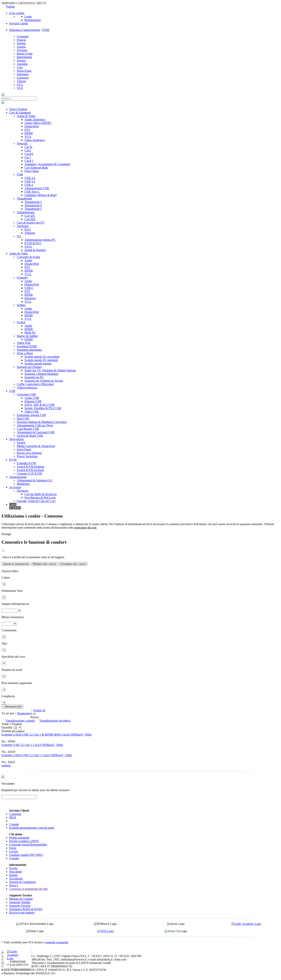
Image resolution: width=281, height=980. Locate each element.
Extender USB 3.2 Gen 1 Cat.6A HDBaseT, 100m (32, 744)
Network (22, 143)
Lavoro (13, 851)
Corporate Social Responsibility (28, 844)
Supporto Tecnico (20, 905)
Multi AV (30, 332)
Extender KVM (26, 463)
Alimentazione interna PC (40, 239)
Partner (10, 6)
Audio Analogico (34, 119)
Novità (13, 868)
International (24, 57)
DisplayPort (31, 126)
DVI (27, 129)
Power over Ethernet (29, 452)
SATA (28, 246)
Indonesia (22, 74)
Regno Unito (24, 53)
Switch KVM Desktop (30, 466)
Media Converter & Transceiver (36, 446)
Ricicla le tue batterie (21, 912)
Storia (12, 848)
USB (20, 174)
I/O (19, 236)
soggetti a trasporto (56, 942)
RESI (12, 817)
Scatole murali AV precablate (41, 356)
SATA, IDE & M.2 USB (39, 404)
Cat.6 (27, 150)
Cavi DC (29, 215)
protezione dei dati (85, 527)
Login (28, 16)
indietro (6, 765)
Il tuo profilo (16, 13)
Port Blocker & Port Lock (40, 497)
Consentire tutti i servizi (73, 564)
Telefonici (23, 226)
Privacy (13, 885)
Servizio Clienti (18, 23)
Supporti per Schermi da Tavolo (43, 380)
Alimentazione (25, 212)
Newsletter (15, 871)
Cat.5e (28, 147)
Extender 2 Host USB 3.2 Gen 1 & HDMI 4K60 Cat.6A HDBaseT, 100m (46, 734)
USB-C (29, 287)
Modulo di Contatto (21, 898)
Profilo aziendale (19, 837)
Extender (22, 277)
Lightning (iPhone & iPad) (40, 195)
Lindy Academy (15, 506)
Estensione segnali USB (31, 415)
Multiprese (23, 483)
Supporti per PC (34, 377)
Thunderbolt (24, 198)
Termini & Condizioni (22, 882)
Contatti (14, 824)
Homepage (23, 713)
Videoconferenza (27, 387)
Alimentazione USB (36, 188)
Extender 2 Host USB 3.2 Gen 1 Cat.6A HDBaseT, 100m (37, 755)
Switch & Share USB (30, 435)
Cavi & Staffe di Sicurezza (40, 494)
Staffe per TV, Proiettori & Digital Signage (50, 370)
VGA (27, 136)
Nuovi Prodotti (18, 109)
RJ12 (27, 229)
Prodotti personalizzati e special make (31, 827)
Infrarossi (30, 298)
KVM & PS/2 (32, 243)
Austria (21, 46)
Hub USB (23, 418)
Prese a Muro (25, 353)
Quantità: (7, 727)
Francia (21, 39)
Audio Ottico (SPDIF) (37, 123)
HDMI (28, 133)
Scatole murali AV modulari (41, 360)
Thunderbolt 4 (33, 205)
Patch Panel (24, 449)
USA (20, 88)
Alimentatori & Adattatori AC (35, 480)
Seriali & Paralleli (35, 250)
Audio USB (31, 397)
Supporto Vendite (19, 902)
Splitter (21, 305)
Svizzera (22, 50)
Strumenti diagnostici (29, 349)
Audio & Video (26, 116)
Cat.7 (27, 157)
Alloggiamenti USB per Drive (35, 425)
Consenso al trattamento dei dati (28, 888)
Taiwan (21, 81)
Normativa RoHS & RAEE (25, 909)
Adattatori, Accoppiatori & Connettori (47, 164)
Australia (22, 63)
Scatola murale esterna (37, 363)
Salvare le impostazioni (16, 564)
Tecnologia (16, 878)
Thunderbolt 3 (33, 202)
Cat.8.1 (28, 160)
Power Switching (27, 456)
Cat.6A (28, 153)
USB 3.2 (29, 181)
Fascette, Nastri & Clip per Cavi (36, 501)
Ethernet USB (32, 401)
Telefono (29, 232)
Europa (21, 60)
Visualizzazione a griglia (20, 720)
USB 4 (28, 184)
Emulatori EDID (27, 346)
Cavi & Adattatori (20, 112)
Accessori (15, 487)
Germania (23, 36)
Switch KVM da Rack (30, 470)
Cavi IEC (30, 219)
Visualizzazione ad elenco (55, 720)
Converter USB (26, 394)
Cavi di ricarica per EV (31, 222)
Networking (16, 439)
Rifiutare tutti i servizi (44, 564)
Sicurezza (22, 490)
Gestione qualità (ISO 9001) (26, 854)
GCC (20, 84)
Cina (20, 67)
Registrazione (32, 20)
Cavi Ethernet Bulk (36, 167)
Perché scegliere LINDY (24, 841)
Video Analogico (34, 140)
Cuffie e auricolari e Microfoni (35, 384)
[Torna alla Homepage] (3, 94)
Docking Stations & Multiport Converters (42, 422)
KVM (12, 459)
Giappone (23, 77)
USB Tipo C (32, 191)
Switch (21, 322)
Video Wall (23, 342)
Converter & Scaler (28, 257)
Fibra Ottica (31, 171)
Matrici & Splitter (27, 336)
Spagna (21, 43)
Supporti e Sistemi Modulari (41, 373)
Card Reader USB (28, 428)
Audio (28, 260)
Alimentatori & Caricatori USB (35, 432)
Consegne (15, 814)
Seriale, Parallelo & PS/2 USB (42, 408)
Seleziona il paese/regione (24, 30)
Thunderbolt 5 (33, 208)
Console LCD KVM (29, 473)
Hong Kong (24, 70)
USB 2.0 (29, 178)
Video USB (31, 411)
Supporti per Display (29, 367)
